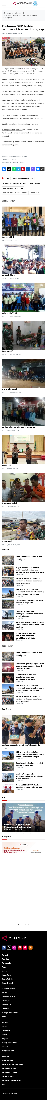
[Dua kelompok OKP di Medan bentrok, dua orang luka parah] (23, 373)
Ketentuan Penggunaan (12, 1064)
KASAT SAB (34, 193)
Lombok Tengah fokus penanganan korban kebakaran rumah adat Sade (29, 613)
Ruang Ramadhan (9, 1043)
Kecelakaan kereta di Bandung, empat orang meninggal (22, 540)
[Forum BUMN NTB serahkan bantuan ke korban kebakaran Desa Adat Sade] (8, 582)
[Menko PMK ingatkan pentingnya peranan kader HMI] (23, 449)
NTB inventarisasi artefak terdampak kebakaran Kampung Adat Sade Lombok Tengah (30, 592)
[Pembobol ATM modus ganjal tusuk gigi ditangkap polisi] (23, 487)
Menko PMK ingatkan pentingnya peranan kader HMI (21, 464)
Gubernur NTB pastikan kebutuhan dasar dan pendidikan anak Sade (26, 635)
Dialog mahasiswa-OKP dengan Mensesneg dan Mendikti (22, 235)
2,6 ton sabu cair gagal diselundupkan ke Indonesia (20, 917)
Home (8, 13)
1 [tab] (17, 834)
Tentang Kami (8, 1076)
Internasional (7, 1060)
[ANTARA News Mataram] (26, 3)
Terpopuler (7, 646)
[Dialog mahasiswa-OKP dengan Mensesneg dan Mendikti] (23, 221)
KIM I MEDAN (35, 183)
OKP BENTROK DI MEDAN (13, 188)
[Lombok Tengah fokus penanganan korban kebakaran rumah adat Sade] (8, 615)
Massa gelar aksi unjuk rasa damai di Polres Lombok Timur (22, 273)
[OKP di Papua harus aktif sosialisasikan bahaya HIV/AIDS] (23, 297)
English (5, 1039)
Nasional (5, 1056)
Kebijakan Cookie (9, 1072)
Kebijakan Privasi (9, 1068)
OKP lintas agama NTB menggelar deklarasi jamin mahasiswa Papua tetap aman (22, 426)
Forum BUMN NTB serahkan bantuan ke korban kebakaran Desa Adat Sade (29, 581)
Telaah (5, 1047)
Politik (4, 993)
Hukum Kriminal (8, 989)
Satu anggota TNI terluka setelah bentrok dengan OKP (21, 350)
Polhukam (18, 13)
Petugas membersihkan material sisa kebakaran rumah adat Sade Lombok (30, 624)
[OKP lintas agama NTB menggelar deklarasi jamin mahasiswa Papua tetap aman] (23, 411)
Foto (4, 797)
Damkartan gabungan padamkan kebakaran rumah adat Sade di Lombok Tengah (30, 666)
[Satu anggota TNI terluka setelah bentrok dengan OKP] (23, 335)
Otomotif (6, 1031)
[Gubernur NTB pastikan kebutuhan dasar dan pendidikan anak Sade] (8, 637)
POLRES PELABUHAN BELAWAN (15, 183)
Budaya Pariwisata (10, 1013)
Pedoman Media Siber (11, 1080)
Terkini (5, 955)
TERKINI (5, 550)
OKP (7, 178)
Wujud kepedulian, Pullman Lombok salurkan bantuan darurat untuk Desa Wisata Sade (30, 570)
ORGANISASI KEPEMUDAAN (22, 178)
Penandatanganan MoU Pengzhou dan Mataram (17, 825)
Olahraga (6, 1001)
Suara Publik (7, 979)
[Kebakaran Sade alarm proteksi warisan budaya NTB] (8, 604)
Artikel (5, 1023)
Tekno (4, 1035)
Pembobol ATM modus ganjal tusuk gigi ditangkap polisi (20, 502)
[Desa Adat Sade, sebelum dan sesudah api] (8, 560)
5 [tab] (30, 834)
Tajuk (4, 1027)
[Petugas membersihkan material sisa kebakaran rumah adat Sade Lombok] (8, 626)
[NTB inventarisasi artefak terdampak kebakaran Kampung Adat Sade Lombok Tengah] (8, 593)
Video (4, 971)
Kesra (4, 1017)
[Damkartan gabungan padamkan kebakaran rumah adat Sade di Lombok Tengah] (8, 667)
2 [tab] (20, 834)
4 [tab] (27, 834)
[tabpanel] (23, 817)
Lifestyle (5, 1009)
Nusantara (6, 975)
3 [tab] (23, 834)
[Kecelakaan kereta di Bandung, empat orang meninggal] (23, 525)
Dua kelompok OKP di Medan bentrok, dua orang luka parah (21, 388)
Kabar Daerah (7, 983)
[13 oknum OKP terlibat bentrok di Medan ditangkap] (23, 729)
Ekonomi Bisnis (8, 997)
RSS (3, 1084)
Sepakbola (6, 1005)
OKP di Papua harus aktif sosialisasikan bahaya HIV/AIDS (20, 312)
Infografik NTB (8, 1051)
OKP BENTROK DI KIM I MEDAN (15, 193)
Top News (6, 709)
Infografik (6, 836)
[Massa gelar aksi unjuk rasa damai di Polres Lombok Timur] (23, 259)
